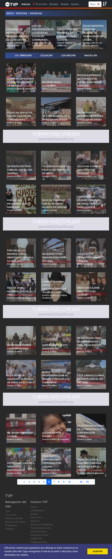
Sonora (75, 4)
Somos (34, 514)
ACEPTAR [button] (97, 551)
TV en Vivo (41, 4)
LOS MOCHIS (68, 55)
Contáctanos (37, 510)
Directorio (36, 517)
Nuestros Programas (42, 524)
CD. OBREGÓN (23, 55)
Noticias (25, 4)
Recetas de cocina (15, 522)
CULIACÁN (46, 55)
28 (81, 482)
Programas (11, 525)
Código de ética (39, 542)
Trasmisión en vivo (41, 528)
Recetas (53, 4)
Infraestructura (39, 531)
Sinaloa (65, 4)
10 (69, 482)
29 (87, 482)
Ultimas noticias (14, 518)
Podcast (9, 529)
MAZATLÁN (90, 55)
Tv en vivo (10, 515)
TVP (7, 511)
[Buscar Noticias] (99, 4)
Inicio (9, 13)
